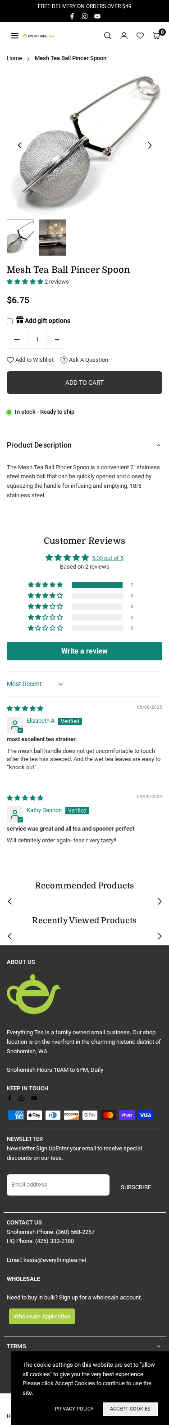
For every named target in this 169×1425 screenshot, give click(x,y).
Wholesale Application (42, 1316)
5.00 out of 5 (107, 558)
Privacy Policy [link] (74, 1409)
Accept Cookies (130, 1409)
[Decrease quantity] (17, 339)
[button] (156, 36)
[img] (25, 708)
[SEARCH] (108, 36)
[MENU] (15, 35)
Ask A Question (88, 359)
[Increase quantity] (57, 339)
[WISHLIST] (140, 36)
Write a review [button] (84, 651)
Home (14, 58)
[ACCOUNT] (124, 36)
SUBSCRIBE (136, 1187)
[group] (84, 145)
